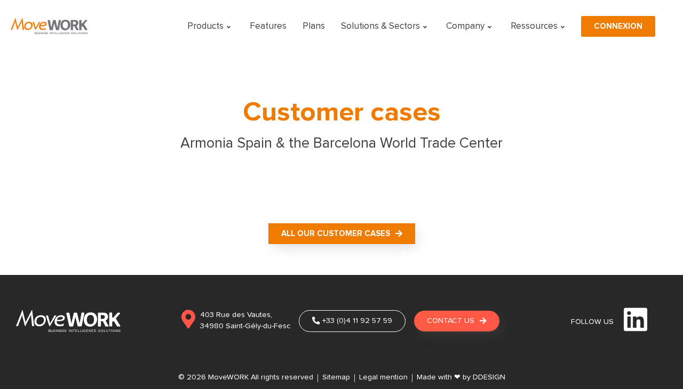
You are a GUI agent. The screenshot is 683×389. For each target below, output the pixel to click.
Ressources (534, 26)
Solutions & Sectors (380, 26)
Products (205, 26)
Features (268, 26)
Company (465, 26)
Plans (314, 26)
